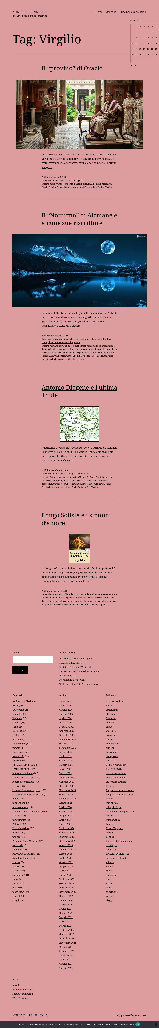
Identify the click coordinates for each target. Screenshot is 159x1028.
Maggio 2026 (66, 713)
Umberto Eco (84, 487)
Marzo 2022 (65, 925)
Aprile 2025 (65, 769)
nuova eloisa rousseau (63, 604)
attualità (16, 713)
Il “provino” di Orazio (72, 68)
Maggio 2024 (66, 815)
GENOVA (17, 760)
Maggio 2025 (66, 764)
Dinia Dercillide (49, 480)
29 (152, 54)
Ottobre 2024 (66, 794)
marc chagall (103, 601)
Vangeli (16, 895)
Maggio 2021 (66, 968)
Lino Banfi (96, 183)
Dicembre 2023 (67, 836)
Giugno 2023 (66, 862)
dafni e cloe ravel (50, 601)
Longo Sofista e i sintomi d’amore (76, 519)
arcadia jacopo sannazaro (90, 597)
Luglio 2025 (65, 756)
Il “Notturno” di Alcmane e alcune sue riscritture (79, 219)
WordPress (140, 1015)
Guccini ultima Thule (87, 480)
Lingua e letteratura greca (64, 473)
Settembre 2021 (67, 951)
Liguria (16, 786)
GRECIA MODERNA (22, 764)
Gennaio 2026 (66, 730)
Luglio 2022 (65, 908)
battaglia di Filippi (73, 183)
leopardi (107, 349)
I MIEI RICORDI (20, 769)
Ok (138, 1024)
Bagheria (17, 718)
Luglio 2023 (65, 857)
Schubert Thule (70, 483)
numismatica (19, 819)
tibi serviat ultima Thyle (65, 487)
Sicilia (15, 870)
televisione (18, 891)
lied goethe (63, 352)
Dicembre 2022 (67, 887)
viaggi (15, 900)
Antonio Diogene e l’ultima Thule (79, 391)
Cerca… (16, 652)
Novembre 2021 (67, 942)
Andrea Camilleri (21, 701)
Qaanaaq (57, 483)
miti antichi (83, 473)
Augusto (60, 183)
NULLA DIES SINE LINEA (30, 12)
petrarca (78, 355)
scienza (16, 862)
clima (15, 726)
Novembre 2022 (67, 891)
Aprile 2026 (65, 718)
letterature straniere (81, 339)
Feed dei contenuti (22, 989)
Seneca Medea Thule (88, 483)
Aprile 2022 (65, 921)
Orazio (45, 187)
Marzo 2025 (65, 773)
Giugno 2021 (66, 963)
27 (144, 54)
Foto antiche (18, 743)
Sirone (76, 187)
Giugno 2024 (66, 811)
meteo (15, 798)
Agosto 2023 (65, 853)
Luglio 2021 (65, 959)
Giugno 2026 (66, 709)
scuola (15, 866)
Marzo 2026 (65, 722)
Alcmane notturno (58, 345)
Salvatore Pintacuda (23, 857)
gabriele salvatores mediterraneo (64, 349)
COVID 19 (17, 730)
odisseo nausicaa (83, 604)
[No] (156, 1024)
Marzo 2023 (65, 874)
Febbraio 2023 (66, 879)
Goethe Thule (69, 480)
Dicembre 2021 (67, 938)
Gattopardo (18, 756)
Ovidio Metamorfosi (63, 355)
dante (44, 349)
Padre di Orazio (64, 187)
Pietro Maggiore (20, 828)
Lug (134, 65)
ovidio (94, 604)
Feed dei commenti (22, 993)
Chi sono (111, 11)
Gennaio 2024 (66, 832)
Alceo (52, 183)
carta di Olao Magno (76, 477)
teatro (15, 887)
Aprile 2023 (65, 870)
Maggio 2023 (66, 866)
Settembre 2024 (67, 798)
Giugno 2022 (66, 912)
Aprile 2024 (65, 819)
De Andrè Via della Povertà (99, 477)
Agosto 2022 (65, 904)
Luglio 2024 (65, 807)
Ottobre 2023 (66, 845)
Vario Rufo (85, 187)
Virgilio (108, 187)
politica (16, 836)
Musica (16, 815)
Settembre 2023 (67, 849)
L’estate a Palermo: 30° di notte (75, 667)
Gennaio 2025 (66, 781)
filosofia (16, 739)
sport (15, 879)
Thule (101, 483)
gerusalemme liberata (91, 349)
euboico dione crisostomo (71, 601)
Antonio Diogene (57, 477)
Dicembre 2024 (67, 786)
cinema (16, 722)
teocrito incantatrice (57, 359)
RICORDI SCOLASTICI (23, 853)
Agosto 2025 (65, 752)
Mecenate (106, 183)
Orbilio (52, 187)
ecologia (16, 735)
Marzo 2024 (65, 824)
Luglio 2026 (65, 705)
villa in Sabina (97, 187)
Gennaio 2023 (66, 883)
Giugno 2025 (66, 760)
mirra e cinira (90, 352)
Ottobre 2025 (66, 743)
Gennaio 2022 (66, 934)
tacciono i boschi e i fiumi (95, 355)
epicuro (86, 183)
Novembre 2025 (67, 739)
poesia (81, 180)
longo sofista (90, 601)
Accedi (16, 985)
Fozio (60, 480)
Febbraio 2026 (66, 726)
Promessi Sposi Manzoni (25, 840)
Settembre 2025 (67, 747)
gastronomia (19, 752)
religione (17, 849)
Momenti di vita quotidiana (27, 811)
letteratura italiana (61, 339)
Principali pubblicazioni (133, 11)
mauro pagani (76, 352)
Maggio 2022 (66, 917)
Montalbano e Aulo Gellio (73, 679)
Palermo (16, 824)
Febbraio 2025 (66, 777)
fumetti (16, 747)
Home (99, 11)
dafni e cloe (108, 597)
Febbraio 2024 (66, 828)
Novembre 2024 (67, 790)
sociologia (17, 874)
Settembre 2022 (67, 900)
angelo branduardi (77, 345)
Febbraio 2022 (66, 929)
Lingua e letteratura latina (64, 180)
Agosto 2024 (65, 802)
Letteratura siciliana (23, 777)
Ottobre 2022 (66, 895)
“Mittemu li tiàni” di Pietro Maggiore (78, 683)
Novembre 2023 (67, 840)
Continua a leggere (69, 325)
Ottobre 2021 (66, 946)
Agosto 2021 (65, 955)
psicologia (17, 845)
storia (15, 883)
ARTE (15, 705)
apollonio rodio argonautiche (100, 345)
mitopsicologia (20, 807)
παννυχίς (80, 359)
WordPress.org (20, 998)
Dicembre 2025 (67, 735)
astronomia (18, 709)
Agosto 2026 (65, 701)
